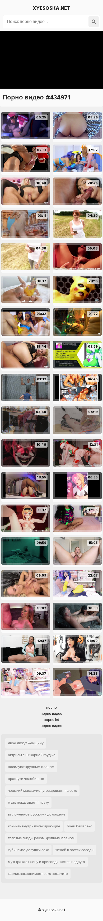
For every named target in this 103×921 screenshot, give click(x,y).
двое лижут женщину (26, 743)
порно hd (51, 720)
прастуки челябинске (26, 779)
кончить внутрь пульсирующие (34, 826)
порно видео (51, 714)
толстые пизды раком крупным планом (41, 838)
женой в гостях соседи (74, 850)
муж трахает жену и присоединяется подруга (46, 862)
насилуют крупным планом (31, 767)
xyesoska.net (51, 8)
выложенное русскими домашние (36, 814)
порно (51, 707)
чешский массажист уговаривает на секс (42, 791)
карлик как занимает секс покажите (38, 874)
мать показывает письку (28, 802)
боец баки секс (79, 826)
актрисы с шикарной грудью (31, 755)
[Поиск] (93, 21)
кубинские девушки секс (28, 850)
